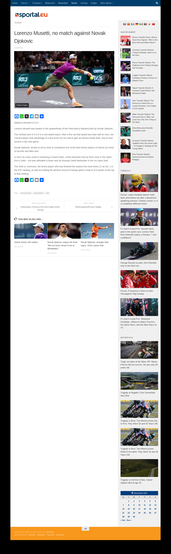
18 (145, 509)
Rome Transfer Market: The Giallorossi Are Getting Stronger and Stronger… (145, 65)
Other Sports (105, 3)
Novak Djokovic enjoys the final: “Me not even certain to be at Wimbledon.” (62, 245)
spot (47, 193)
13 (155, 505)
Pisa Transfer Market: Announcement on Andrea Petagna (142, 157)
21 (123, 513)
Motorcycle (50, 3)
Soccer (24, 3)
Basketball (63, 3)
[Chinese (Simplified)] (154, 24)
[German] (137, 24)
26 (150, 513)
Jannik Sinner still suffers (26, 242)
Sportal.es (60, 535)
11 (145, 505)
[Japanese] (149, 24)
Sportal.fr (50, 535)
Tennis (74, 3)
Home (15, 3)
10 (139, 505)
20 (155, 509)
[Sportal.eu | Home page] (31, 15)
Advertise (50, 532)
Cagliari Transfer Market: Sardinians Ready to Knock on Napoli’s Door (144, 78)
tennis (18, 23)
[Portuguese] (145, 24)
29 (129, 517)
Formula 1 (37, 3)
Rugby (94, 3)
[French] (133, 24)
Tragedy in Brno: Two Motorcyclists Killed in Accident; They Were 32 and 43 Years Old (139, 452)
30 (134, 517)
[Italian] (141, 24)
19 (150, 509)
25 (145, 513)
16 (134, 509)
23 (134, 513)
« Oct (123, 520)
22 (129, 513)
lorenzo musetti (26, 193)
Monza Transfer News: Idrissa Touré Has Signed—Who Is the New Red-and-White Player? (144, 40)
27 (155, 513)
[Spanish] (129, 24)
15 (129, 509)
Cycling (84, 3)
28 (123, 517)
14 (123, 509)
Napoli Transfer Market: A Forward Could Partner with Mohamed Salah (143, 90)
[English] (125, 24)
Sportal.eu (41, 535)
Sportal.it (31, 535)
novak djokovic (38, 193)
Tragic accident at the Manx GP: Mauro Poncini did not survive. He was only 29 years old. (139, 365)
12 (150, 505)
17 (139, 509)
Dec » (129, 520)
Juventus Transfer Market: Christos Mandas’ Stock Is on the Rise (144, 52)
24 (139, 513)
